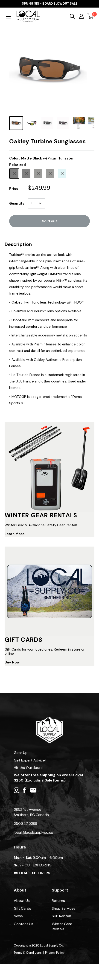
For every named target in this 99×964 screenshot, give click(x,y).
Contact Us (23, 923)
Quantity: (17, 203)
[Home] (49, 718)
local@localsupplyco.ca (33, 832)
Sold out (49, 221)
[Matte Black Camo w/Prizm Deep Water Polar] (62, 173)
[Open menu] (8, 16)
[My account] (81, 16)
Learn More (15, 534)
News (18, 916)
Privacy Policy (54, 953)
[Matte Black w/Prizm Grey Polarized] (50, 173)
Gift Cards (22, 908)
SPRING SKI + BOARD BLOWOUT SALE (49, 4)
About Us (22, 900)
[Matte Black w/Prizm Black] (38, 173)
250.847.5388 (25, 823)
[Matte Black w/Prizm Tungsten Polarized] (14, 173)
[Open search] (72, 16)
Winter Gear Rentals (62, 926)
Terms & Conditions (28, 953)
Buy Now (12, 662)
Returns (58, 900)
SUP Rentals (62, 916)
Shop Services (64, 908)
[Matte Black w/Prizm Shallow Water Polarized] (26, 173)
